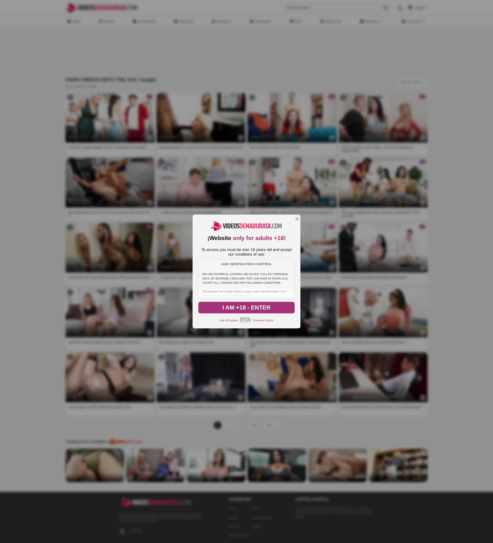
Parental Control (263, 320)
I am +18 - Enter (246, 307)
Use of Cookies (229, 320)
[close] (296, 219)
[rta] (246, 322)
